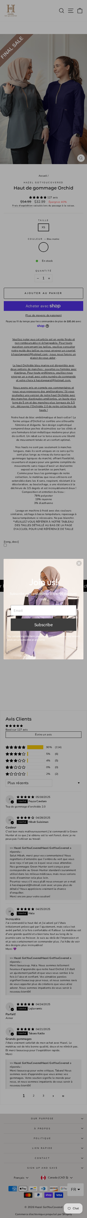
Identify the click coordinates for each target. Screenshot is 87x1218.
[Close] (79, 563)
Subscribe (43, 624)
